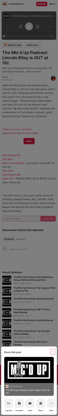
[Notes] (40, 403)
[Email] (29, 403)
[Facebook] (19, 403)
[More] (51, 403)
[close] (53, 351)
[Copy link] (8, 403)
